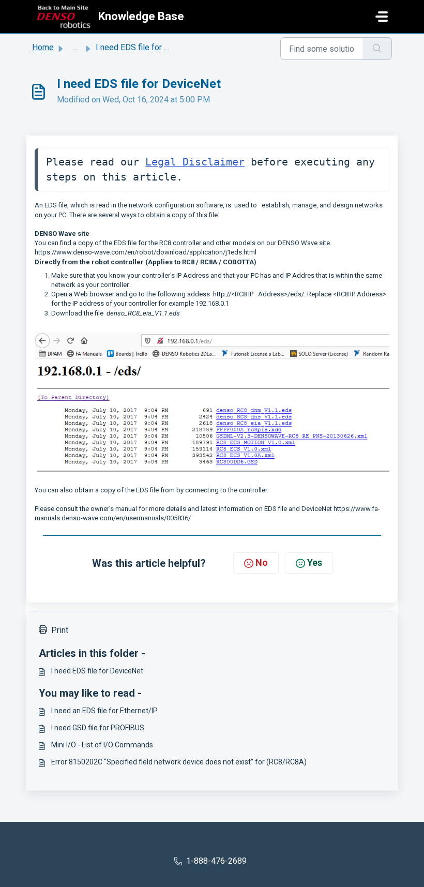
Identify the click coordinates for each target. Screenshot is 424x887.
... (74, 47)
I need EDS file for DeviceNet (97, 671)
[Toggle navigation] (381, 16)
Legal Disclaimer (195, 162)
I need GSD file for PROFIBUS (97, 728)
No (261, 562)
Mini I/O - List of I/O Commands (102, 745)
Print (59, 630)
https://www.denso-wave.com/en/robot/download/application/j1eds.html (145, 252)
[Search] (377, 48)
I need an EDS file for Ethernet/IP (104, 710)
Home (43, 47)
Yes (314, 562)
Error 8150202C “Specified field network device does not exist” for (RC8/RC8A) (179, 762)
